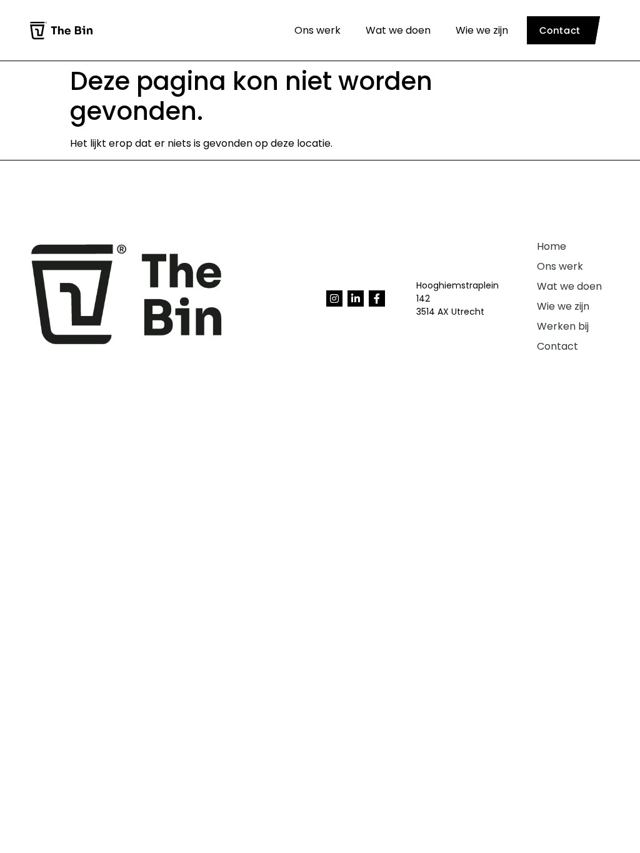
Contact (557, 346)
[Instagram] (334, 298)
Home (551, 246)
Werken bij (563, 326)
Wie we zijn (482, 30)
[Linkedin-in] (356, 298)
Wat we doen (398, 30)
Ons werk (317, 30)
